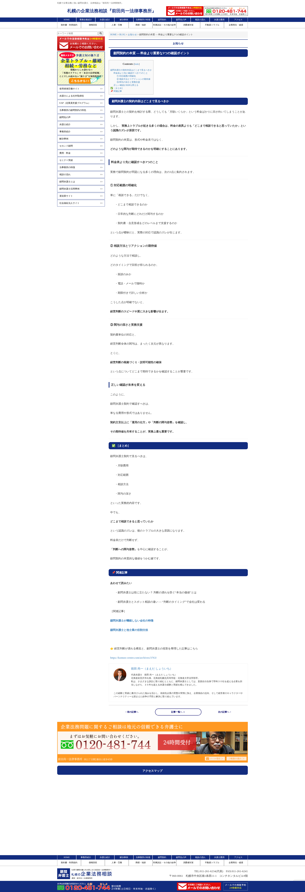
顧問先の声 (181, 19)
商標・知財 (141, 25)
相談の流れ (200, 19)
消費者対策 (188, 25)
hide (137, 64)
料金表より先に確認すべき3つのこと (131, 73)
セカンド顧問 (81, 146)
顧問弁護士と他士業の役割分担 (129, 629)
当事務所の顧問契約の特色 (81, 110)
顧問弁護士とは (81, 181)
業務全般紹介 (86, 19)
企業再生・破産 (236, 25)
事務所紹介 (81, 131)
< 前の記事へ (131, 712)
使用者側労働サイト (81, 89)
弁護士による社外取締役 (81, 96)
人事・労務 (117, 25)
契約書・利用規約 (69, 25)
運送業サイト (81, 196)
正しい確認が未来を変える (126, 85)
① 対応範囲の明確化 (126, 76)
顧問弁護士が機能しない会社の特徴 (131, 620)
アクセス (238, 19)
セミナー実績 (81, 160)
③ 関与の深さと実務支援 (128, 82)
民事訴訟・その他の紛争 (164, 25)
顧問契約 (162, 19)
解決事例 (124, 19)
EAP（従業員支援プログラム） (81, 103)
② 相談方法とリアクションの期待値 (133, 79)
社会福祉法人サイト (81, 203)
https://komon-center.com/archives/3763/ (133, 657)
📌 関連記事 (116, 91)
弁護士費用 (219, 19)
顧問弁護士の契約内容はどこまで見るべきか (131, 70)
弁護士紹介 (105, 19)
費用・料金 (81, 153)
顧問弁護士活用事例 (81, 189)
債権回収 (93, 25)
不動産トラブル (212, 25)
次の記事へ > (224, 712)
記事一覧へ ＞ (178, 712)
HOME (67, 19)
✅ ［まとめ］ (117, 88)
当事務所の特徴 (143, 19)
